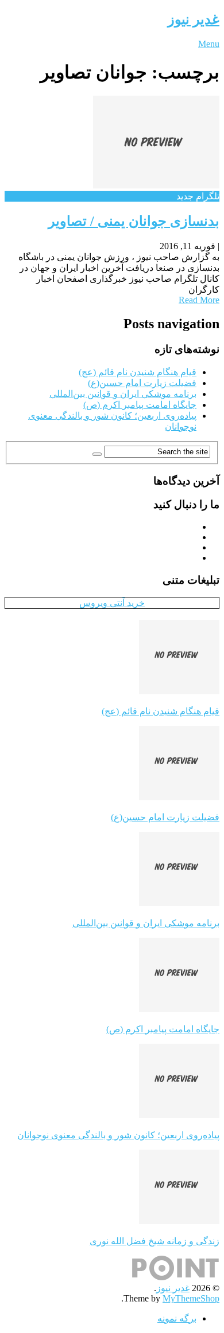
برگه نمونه (176, 1318)
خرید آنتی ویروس (112, 603)
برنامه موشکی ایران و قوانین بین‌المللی (122, 394)
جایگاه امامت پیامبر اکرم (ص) (139, 405)
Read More (199, 300)
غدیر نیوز (193, 19)
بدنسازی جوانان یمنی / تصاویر (133, 221)
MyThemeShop (191, 1298)
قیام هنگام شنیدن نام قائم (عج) (137, 372)
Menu (208, 44)
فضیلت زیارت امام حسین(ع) (142, 383)
